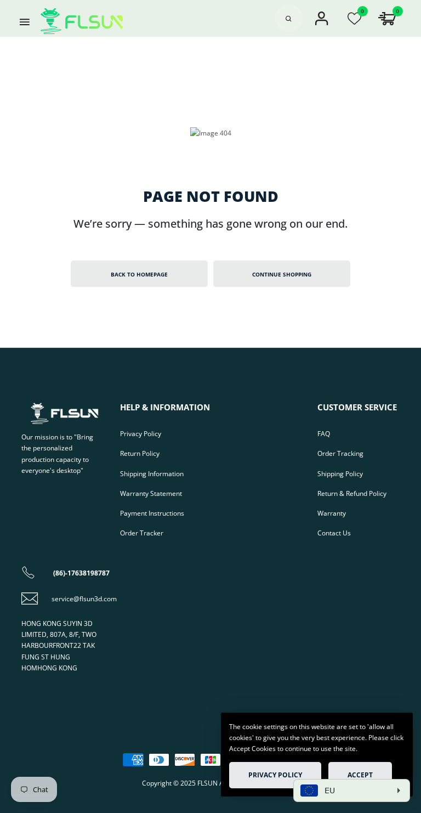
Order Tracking (340, 453)
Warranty (331, 513)
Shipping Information (152, 473)
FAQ (323, 433)
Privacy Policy (140, 433)
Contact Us (334, 532)
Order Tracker (141, 532)
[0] (354, 21)
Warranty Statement (151, 493)
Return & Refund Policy (351, 493)
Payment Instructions (152, 513)
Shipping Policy (340, 473)
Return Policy (140, 453)
